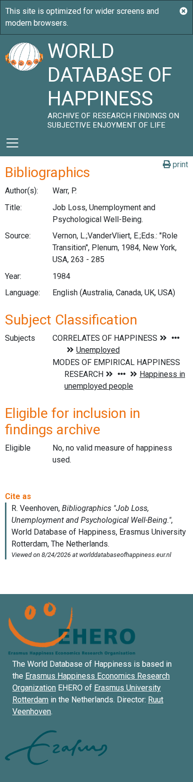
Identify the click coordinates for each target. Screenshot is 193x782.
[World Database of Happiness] (24, 82)
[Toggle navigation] (12, 143)
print (179, 164)
